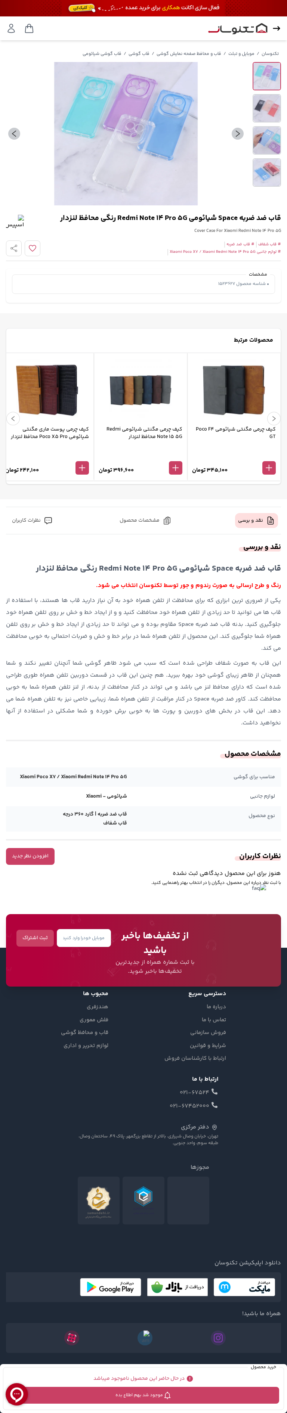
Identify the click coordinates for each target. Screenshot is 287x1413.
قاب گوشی (139, 54)
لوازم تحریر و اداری (86, 1046)
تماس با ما (214, 1020)
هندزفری (97, 1007)
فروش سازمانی (208, 1033)
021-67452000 (189, 1106)
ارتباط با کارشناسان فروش (195, 1059)
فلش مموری (94, 1020)
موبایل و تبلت (241, 54)
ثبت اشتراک (35, 938)
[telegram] (145, 1337)
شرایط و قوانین (208, 1046)
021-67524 (194, 1093)
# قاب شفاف (269, 245)
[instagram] (218, 1337)
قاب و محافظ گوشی (84, 1033)
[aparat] (71, 1337)
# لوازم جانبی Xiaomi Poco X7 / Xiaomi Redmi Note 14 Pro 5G (225, 252)
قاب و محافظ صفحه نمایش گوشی (189, 54)
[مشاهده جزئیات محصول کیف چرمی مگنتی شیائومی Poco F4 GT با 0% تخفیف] (234, 455)
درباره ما (216, 1007)
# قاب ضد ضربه (240, 245)
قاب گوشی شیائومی (102, 54)
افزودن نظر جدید (30, 856)
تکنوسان (270, 54)
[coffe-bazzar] (177, 1287)
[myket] (244, 1287)
